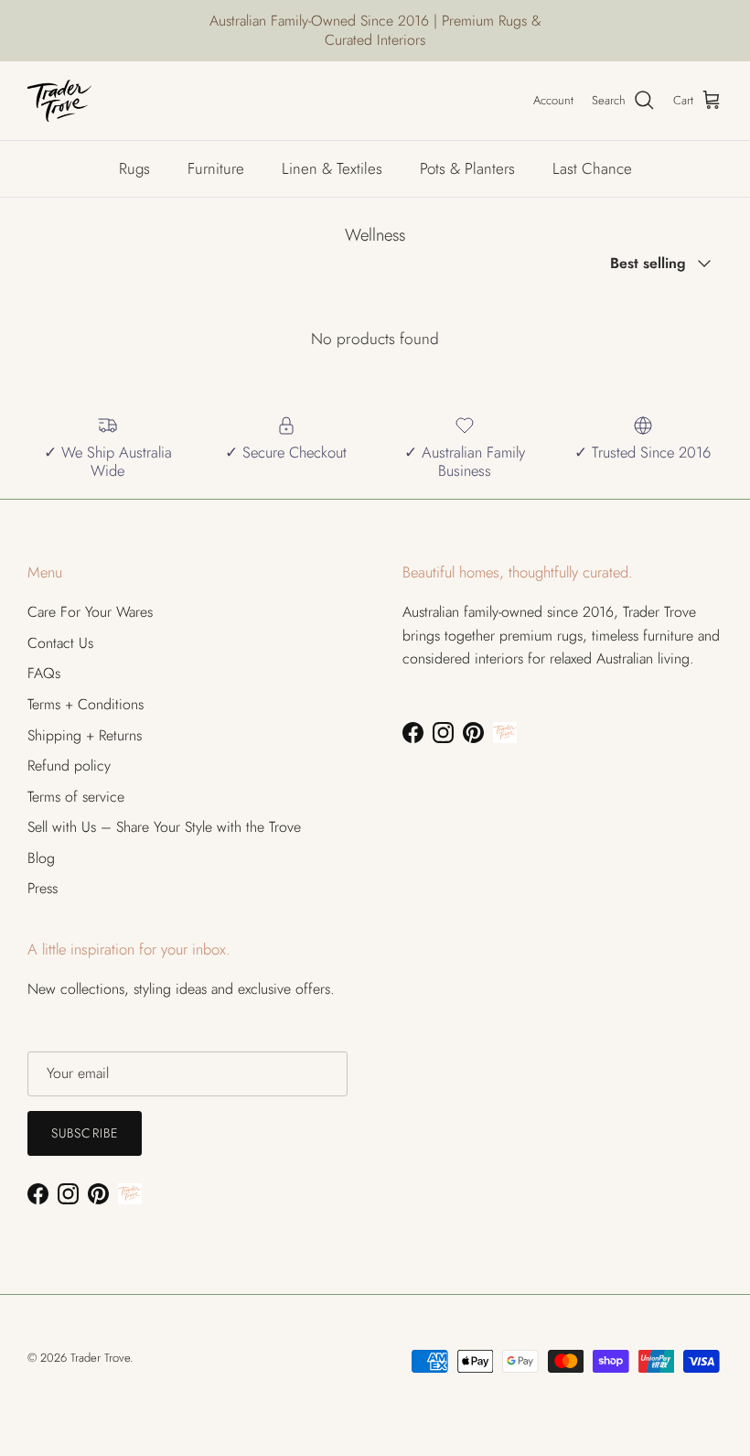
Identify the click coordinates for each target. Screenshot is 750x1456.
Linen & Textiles (332, 168)
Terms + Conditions (85, 704)
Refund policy (69, 765)
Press (42, 888)
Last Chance (592, 168)
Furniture (216, 168)
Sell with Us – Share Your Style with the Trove (164, 826)
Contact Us (60, 642)
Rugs (134, 168)
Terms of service (75, 796)
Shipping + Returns (84, 735)
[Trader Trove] (59, 101)
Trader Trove (100, 1357)
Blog (41, 857)
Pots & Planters (467, 168)
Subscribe (84, 1133)
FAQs (43, 673)
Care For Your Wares (90, 611)
